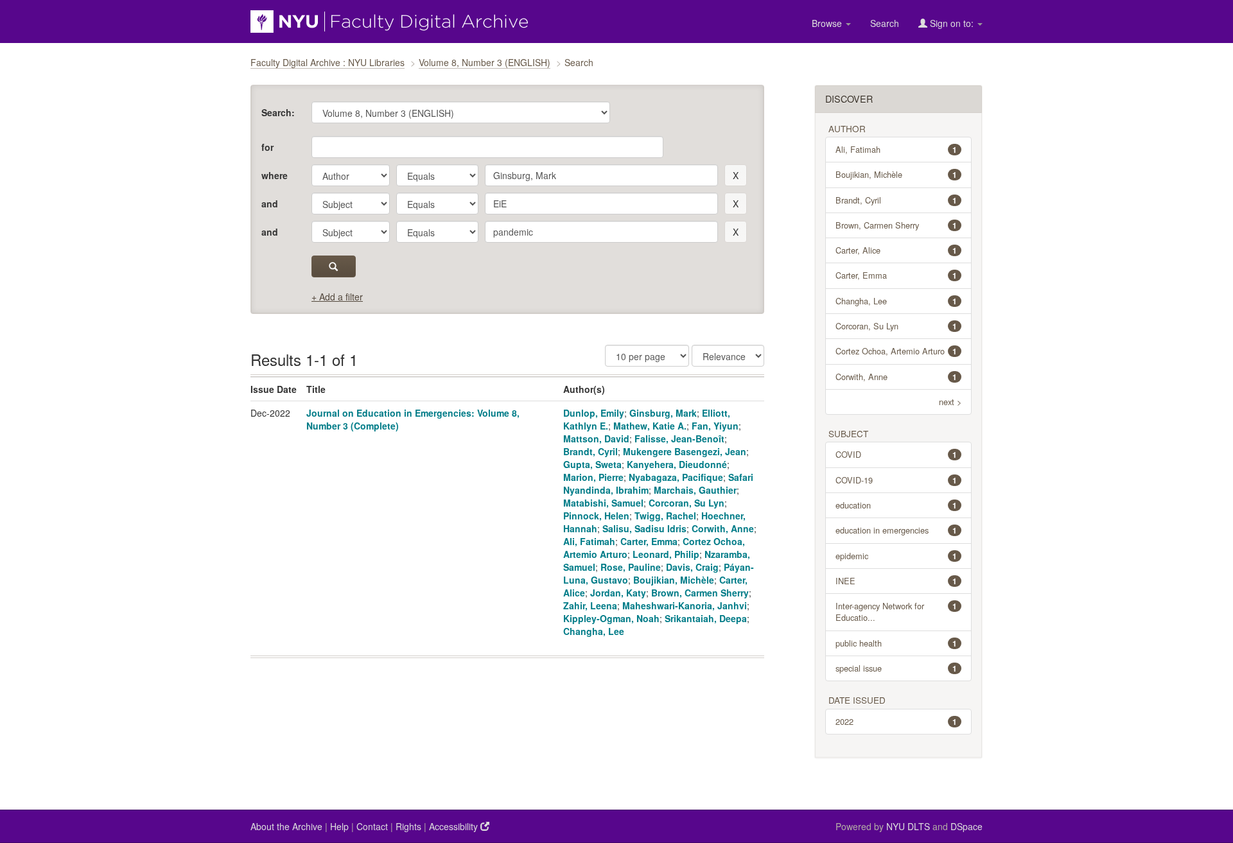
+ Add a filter (337, 296)
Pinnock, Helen (596, 515)
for (267, 147)
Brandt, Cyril (590, 451)
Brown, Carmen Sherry (700, 592)
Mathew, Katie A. (649, 425)
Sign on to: (951, 23)
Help (339, 826)
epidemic (896, 556)
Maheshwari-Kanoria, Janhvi (684, 605)
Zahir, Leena (590, 605)
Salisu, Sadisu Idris (644, 528)
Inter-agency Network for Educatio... (896, 611)
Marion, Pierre (593, 477)
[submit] (333, 266)
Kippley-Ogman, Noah (611, 618)
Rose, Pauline (630, 567)
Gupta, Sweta (592, 464)
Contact (372, 826)
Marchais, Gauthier (695, 489)
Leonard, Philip (666, 554)
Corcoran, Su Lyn (686, 502)
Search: (278, 112)
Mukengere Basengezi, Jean (684, 451)
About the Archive (286, 826)
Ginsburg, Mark (663, 412)
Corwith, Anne (723, 528)
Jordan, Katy (618, 592)
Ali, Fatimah (589, 541)
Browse (828, 23)
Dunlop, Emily (593, 412)
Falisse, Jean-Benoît (679, 438)
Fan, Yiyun (715, 425)
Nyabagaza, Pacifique (676, 477)
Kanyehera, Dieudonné (677, 464)
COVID (896, 454)
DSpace (966, 826)
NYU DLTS (908, 826)
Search (884, 23)
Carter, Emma (649, 541)
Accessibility (454, 826)
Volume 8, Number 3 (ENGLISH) (484, 62)
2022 (896, 721)
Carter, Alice (896, 250)
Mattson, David (596, 438)
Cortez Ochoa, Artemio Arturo (896, 351)
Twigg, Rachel (665, 515)
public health (896, 643)
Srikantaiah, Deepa (706, 618)
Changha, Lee (593, 631)
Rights (408, 826)
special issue (896, 668)
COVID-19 (896, 480)
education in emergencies (896, 530)
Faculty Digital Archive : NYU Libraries (327, 62)
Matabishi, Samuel (603, 502)
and (269, 203)
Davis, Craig (692, 567)
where (274, 175)
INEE (896, 581)
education (896, 505)
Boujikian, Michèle (673, 579)
